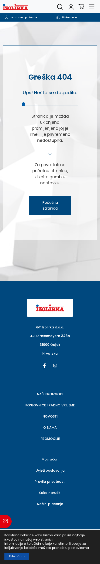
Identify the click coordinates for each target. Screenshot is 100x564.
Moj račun (50, 459)
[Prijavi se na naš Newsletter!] (6, 521)
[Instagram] (55, 365)
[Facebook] (44, 365)
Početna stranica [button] (50, 205)
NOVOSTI (50, 416)
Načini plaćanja (50, 504)
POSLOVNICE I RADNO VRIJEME (50, 405)
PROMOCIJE (50, 438)
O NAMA (50, 427)
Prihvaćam (17, 556)
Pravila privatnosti (50, 481)
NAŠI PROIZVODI (50, 394)
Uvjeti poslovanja (50, 470)
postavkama (78, 548)
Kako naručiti (50, 492)
